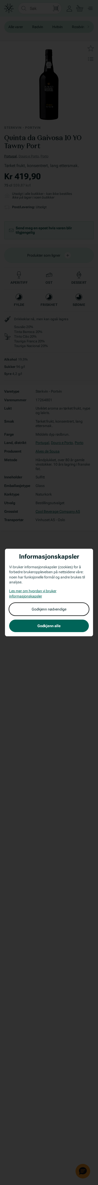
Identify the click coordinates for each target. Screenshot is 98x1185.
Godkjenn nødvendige (49, 609)
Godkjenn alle (49, 626)
